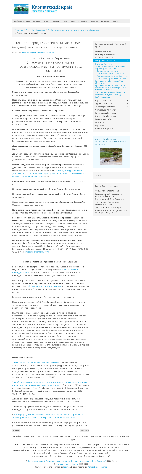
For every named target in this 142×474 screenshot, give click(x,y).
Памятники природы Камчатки (111, 78)
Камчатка (18, 30)
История (46, 21)
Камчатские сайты (104, 119)
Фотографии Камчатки (105, 116)
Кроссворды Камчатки (105, 113)
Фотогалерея (105, 21)
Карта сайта (100, 125)
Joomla (66, 467)
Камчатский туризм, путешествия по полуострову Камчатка (111, 211)
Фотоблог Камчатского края (108, 207)
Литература (94, 21)
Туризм (72, 21)
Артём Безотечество (97, 467)
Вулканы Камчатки (104, 64)
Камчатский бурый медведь (108, 94)
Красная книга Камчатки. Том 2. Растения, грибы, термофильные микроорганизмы (110, 87)
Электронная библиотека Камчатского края (107, 203)
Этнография (82, 21)
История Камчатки (104, 57)
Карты (65, 21)
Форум (115, 21)
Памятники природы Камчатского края (38, 52)
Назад (17, 430)
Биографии (37, 21)
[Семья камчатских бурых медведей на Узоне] (111, 156)
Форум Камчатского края (107, 191)
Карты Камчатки (103, 100)
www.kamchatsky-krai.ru (22, 21)
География (56, 21)
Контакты (99, 122)
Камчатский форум (104, 128)
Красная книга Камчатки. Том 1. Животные (110, 82)
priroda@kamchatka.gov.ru (37, 252)
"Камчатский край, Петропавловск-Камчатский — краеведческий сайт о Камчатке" (67, 461)
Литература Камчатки (105, 110)
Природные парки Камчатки (110, 73)
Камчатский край (103, 51)
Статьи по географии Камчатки (110, 92)
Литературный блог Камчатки (109, 199)
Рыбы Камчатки (102, 97)
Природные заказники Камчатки (112, 76)
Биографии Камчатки (105, 54)
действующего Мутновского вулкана (43, 286)
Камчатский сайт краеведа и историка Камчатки (108, 195)
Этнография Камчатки (105, 106)
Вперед (84, 430)
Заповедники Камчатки (108, 71)
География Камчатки (35, 30)
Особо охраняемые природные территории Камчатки (73, 30)
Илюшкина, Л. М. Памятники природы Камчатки (37, 362)
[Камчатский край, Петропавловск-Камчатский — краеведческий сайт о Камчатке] (43, 8)
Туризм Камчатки (103, 103)
